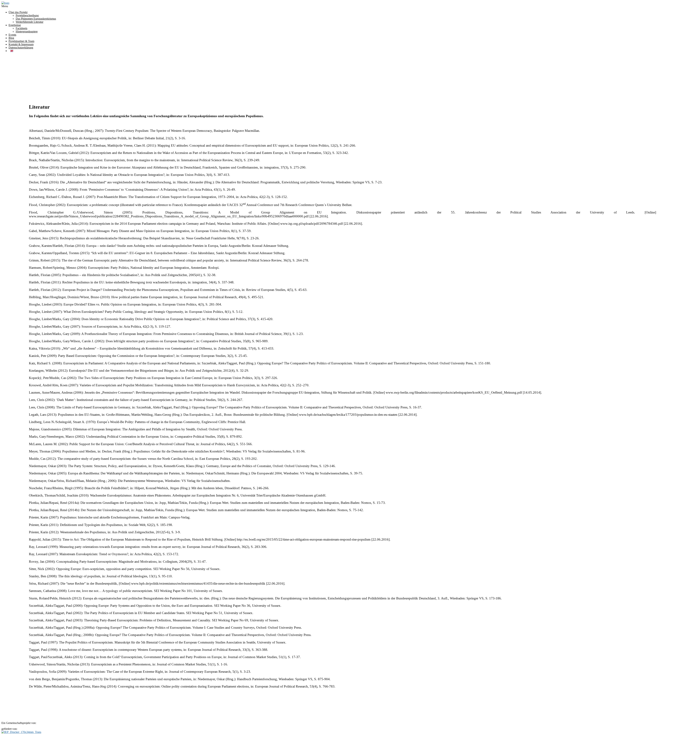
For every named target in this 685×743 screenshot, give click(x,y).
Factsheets (21, 28)
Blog (11, 37)
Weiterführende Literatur (29, 21)
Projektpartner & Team (21, 41)
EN (12, 50)
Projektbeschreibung (27, 15)
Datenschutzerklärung (21, 47)
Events (12, 34)
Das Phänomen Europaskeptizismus (36, 18)
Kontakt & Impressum (21, 44)
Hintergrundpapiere (27, 31)
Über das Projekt (18, 12)
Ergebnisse (15, 25)
